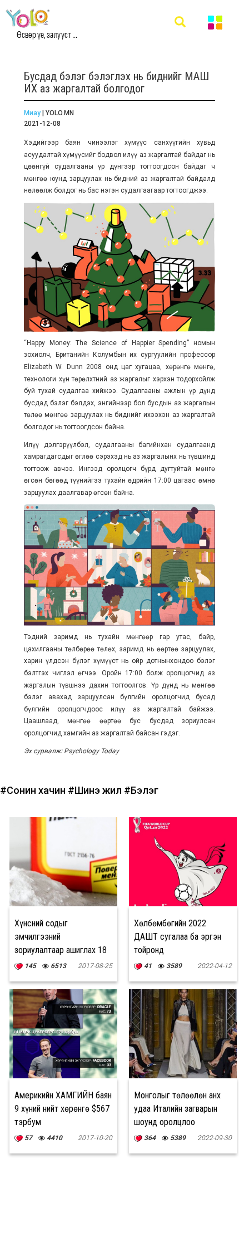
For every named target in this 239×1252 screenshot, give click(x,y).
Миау (32, 113)
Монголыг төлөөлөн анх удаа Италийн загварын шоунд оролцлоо (177, 1108)
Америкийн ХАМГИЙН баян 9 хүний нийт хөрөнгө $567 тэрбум (63, 1108)
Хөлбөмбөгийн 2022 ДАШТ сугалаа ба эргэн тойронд (177, 936)
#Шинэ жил (96, 790)
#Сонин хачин (34, 790)
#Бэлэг (141, 790)
